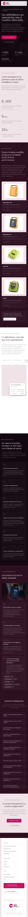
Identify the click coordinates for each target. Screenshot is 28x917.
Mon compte (6, 866)
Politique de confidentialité (9, 876)
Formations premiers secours (10, 846)
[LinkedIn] (15, 910)
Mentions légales (7, 874)
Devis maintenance (10, 42)
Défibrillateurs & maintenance (10, 851)
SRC (14, 899)
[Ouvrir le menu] (24, 3)
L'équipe (5, 861)
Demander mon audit (7, 656)
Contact (5, 864)
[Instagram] (13, 910)
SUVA (21, 899)
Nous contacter (15, 829)
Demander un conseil (9, 319)
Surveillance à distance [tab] (17, 360)
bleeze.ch (20, 914)
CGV (5, 879)
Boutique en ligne (7, 848)
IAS (15, 899)
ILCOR (18, 899)
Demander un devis (13, 824)
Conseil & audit (7, 853)
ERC (19, 899)
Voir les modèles (9, 37)
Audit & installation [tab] (6, 360)
